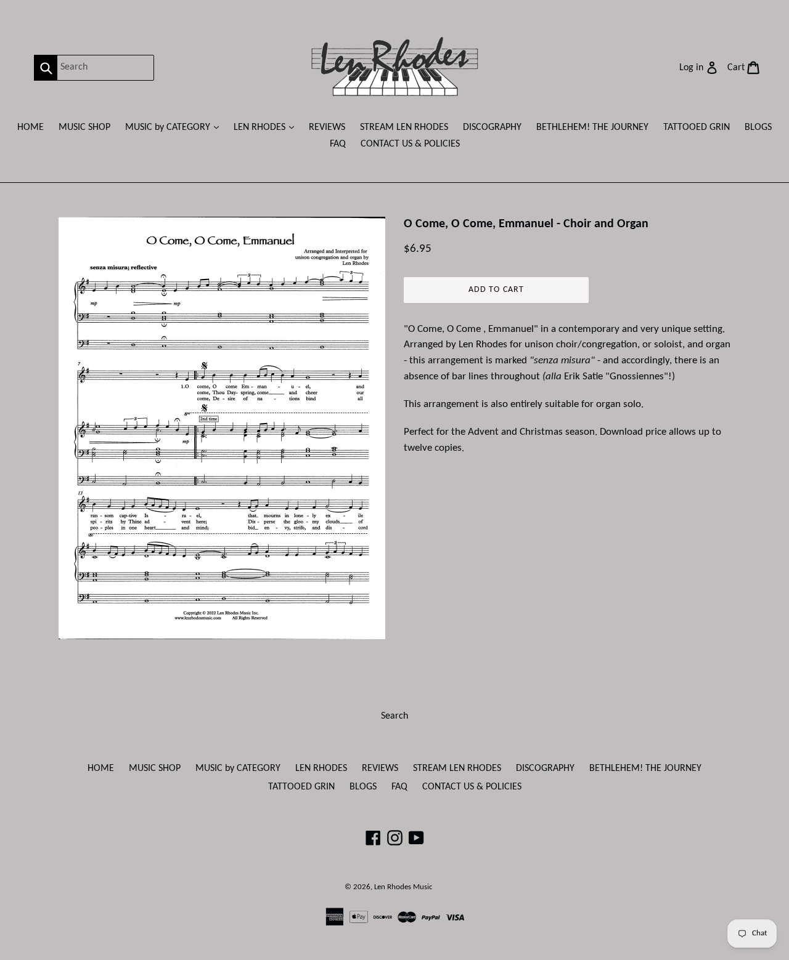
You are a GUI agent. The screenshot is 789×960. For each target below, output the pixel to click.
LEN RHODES (267, 127)
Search (394, 716)
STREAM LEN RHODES (404, 127)
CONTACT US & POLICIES (410, 144)
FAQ (338, 144)
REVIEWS (327, 127)
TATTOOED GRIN (696, 127)
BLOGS (758, 127)
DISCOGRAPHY (492, 127)
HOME (30, 127)
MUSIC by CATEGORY (175, 127)
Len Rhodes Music (403, 887)
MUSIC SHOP (84, 127)
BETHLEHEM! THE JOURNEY (592, 127)
